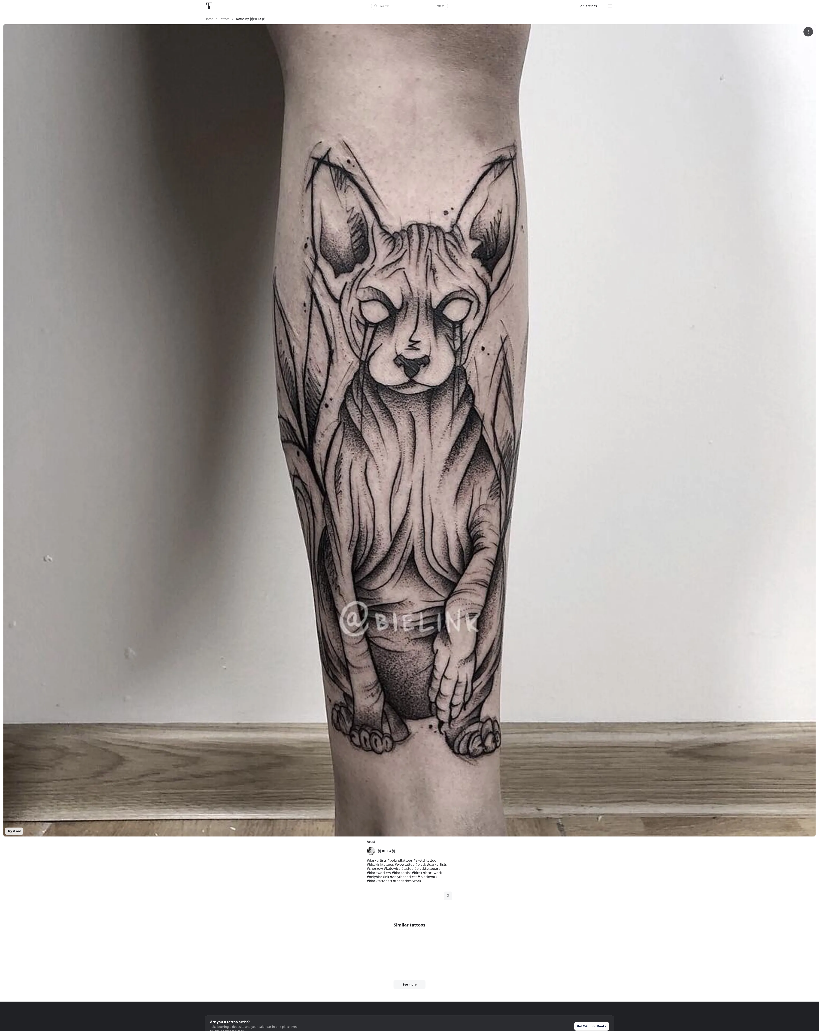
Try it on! (14, 831)
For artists (587, 6)
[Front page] (209, 6)
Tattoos (440, 6)
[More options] (808, 31)
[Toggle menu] (610, 6)
